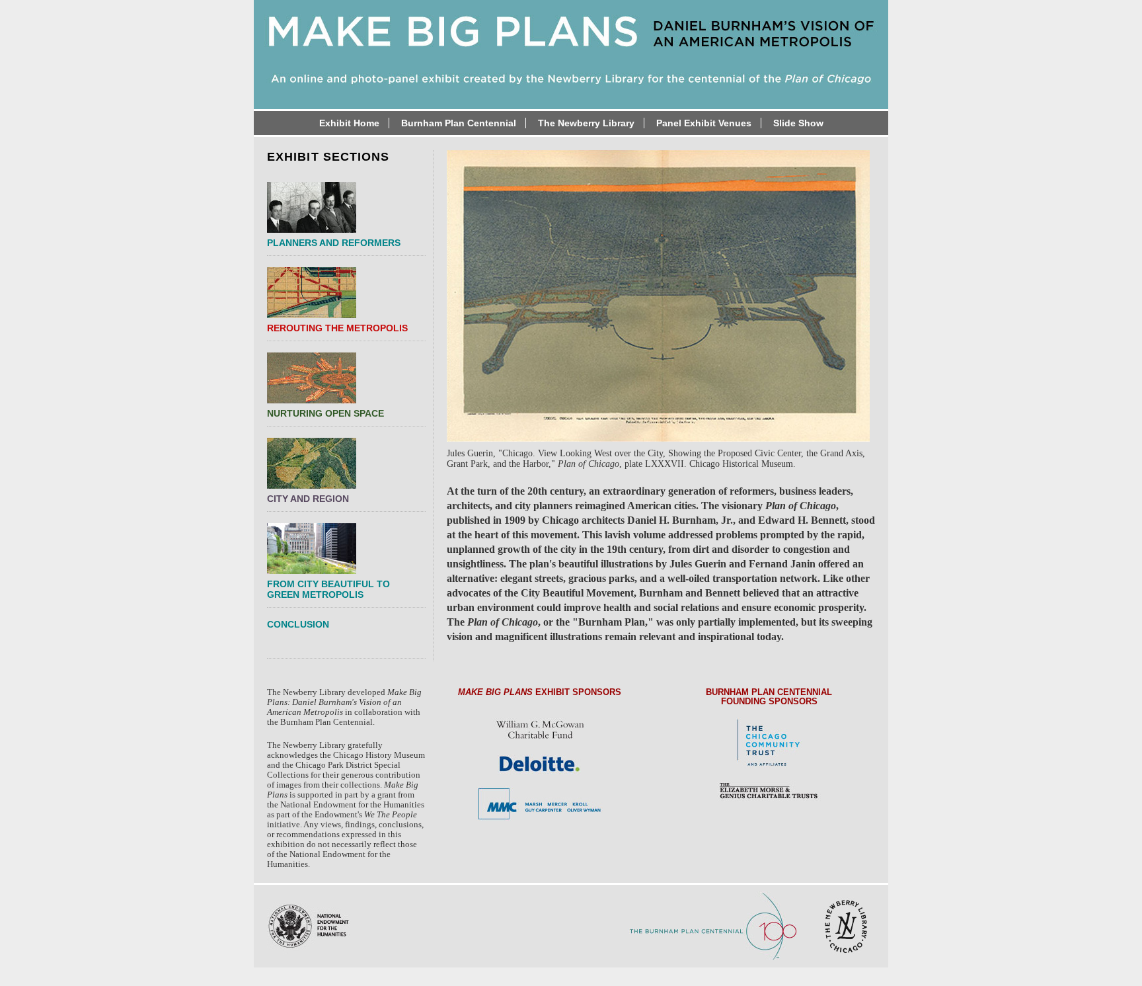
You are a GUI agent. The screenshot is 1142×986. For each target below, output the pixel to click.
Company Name (571, 31)
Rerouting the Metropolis (337, 328)
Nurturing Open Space (325, 413)
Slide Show (798, 123)
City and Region (308, 498)
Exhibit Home (349, 123)
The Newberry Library (586, 123)
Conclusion (298, 624)
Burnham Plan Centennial (458, 123)
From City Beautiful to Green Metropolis (328, 589)
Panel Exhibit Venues (703, 123)
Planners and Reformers (333, 242)
